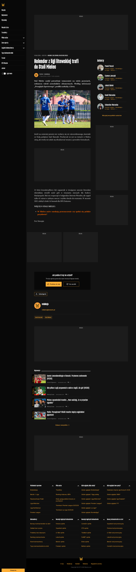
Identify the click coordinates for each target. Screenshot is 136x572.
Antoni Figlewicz (51, 382)
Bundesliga (119, 68)
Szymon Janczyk (110, 75)
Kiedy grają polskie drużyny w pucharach (65, 500)
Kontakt (77, 564)
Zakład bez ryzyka (36, 528)
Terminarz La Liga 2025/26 (64, 510)
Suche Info (44, 55)
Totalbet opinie (86, 532)
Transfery (4, 32)
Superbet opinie (61, 528)
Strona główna (37, 55)
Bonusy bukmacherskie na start (40, 523)
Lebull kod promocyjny (114, 537)
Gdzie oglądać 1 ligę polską (90, 494)
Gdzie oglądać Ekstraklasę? (90, 490)
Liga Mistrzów (34, 503)
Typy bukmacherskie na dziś (39, 546)
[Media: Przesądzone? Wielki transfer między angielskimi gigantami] (62, 415)
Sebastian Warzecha (111, 104)
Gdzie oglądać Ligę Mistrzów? (91, 499)
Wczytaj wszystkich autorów (111, 115)
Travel (3, 58)
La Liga (107, 70)
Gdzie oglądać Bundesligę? (90, 512)
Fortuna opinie (60, 523)
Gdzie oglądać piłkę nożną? (88, 485)
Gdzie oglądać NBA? (113, 494)
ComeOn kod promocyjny (115, 546)
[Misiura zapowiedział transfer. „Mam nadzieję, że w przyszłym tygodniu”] (62, 403)
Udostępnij (42, 294)
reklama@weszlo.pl (48, 310)
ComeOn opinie (86, 523)
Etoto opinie (85, 541)
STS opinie (84, 528)
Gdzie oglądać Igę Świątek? (116, 499)
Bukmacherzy (33, 519)
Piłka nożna (5, 37)
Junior (3, 68)
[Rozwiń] (22, 38)
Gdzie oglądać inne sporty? (114, 485)
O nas (62, 564)
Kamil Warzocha (110, 95)
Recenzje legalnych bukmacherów (64, 519)
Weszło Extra (5, 27)
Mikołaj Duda (50, 394)
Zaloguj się (13, 570)
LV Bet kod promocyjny (114, 532)
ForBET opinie (85, 537)
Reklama (85, 564)
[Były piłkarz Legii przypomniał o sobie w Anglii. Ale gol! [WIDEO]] (62, 391)
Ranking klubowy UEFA (63, 494)
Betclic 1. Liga (34, 494)
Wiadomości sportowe (35, 485)
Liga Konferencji (35, 508)
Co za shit (72, 284)
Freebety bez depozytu (37, 532)
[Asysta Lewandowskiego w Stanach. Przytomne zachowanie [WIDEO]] (62, 379)
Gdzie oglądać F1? (113, 503)
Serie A (113, 70)
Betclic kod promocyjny (114, 541)
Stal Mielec (48, 317)
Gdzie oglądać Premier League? (91, 503)
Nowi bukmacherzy (36, 541)
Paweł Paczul (109, 66)
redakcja (47, 74)
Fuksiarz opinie (60, 546)
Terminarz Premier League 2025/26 (67, 505)
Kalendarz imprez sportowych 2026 (118, 490)
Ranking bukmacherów (37, 537)
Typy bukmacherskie (7, 53)
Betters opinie (85, 546)
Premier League (109, 68)
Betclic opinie (60, 541)
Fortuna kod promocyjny (115, 528)
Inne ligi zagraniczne (33, 378)
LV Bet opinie (60, 532)
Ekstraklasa (33, 402)
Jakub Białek (109, 85)
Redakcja (69, 564)
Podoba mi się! (55, 284)
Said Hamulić (39, 317)
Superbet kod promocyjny (115, 523)
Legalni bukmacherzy (8, 48)
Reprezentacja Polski (37, 499)
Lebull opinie (60, 537)
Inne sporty (5, 42)
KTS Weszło (5, 63)
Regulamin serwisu (96, 564)
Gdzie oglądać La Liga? (88, 508)
